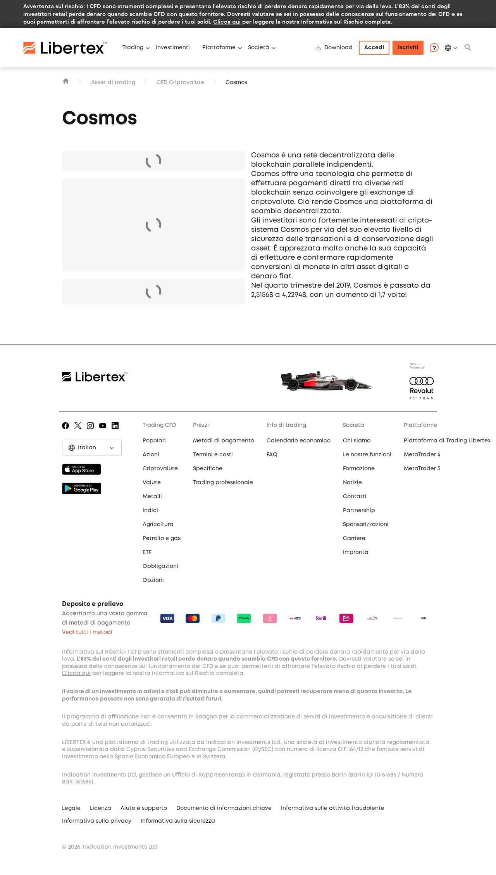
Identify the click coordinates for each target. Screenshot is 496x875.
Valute (152, 482)
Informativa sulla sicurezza (178, 821)
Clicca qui (227, 21)
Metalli (152, 496)
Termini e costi (213, 454)
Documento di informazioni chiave (224, 808)
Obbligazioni (160, 566)
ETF (147, 552)
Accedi (374, 47)
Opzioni (153, 580)
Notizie (352, 482)
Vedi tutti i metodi (87, 632)
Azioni (151, 454)
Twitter (79, 431)
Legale (71, 808)
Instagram (91, 431)
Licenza (100, 808)
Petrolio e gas (162, 538)
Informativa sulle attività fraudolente (332, 808)
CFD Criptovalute (180, 82)
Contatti (355, 496)
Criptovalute (160, 468)
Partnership (359, 510)
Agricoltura (158, 524)
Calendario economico (299, 440)
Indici (150, 510)
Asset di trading (113, 82)
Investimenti (173, 47)
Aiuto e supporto (144, 808)
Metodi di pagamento (223, 440)
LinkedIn (116, 431)
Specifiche (207, 468)
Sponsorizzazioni (366, 524)
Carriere (354, 538)
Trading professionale (223, 482)
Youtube (104, 431)
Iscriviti (408, 47)
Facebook (67, 431)
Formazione (359, 468)
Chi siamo (356, 440)
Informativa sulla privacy (96, 821)
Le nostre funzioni (367, 454)
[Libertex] (69, 47)
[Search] (468, 47)
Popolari (154, 440)
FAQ (272, 454)
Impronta (356, 552)
